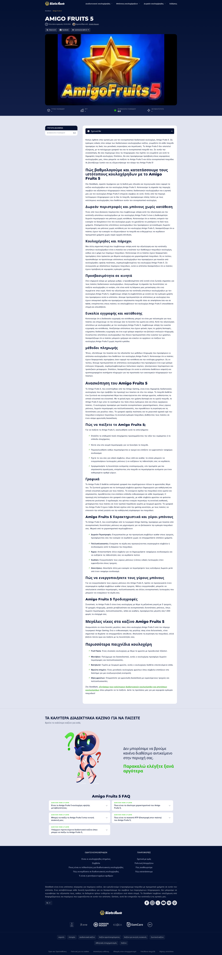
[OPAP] (83, 924)
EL (47, 903)
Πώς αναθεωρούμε (144, 867)
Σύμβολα (96, 863)
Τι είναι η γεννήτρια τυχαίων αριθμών (96, 875)
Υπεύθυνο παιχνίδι (147, 951)
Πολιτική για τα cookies (80, 951)
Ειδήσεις (173, 3)
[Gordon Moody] (101, 924)
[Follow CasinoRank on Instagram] (152, 903)
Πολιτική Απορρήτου (144, 863)
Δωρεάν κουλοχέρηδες (153, 3)
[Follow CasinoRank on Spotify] (169, 903)
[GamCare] (135, 924)
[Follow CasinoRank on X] (158, 903)
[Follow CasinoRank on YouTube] (163, 903)
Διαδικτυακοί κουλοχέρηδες (98, 3)
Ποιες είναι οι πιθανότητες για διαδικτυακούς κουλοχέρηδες (96, 867)
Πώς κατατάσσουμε (144, 871)
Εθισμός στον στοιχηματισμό (124, 951)
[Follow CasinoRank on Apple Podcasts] (174, 903)
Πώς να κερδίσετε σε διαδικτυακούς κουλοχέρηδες (96, 871)
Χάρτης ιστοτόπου (166, 951)
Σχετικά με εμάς (144, 859)
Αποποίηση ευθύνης (101, 951)
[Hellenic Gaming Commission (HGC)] (72, 924)
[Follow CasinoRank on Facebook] (146, 903)
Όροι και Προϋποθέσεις (57, 951)
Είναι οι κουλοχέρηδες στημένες (96, 859)
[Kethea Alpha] (117, 924)
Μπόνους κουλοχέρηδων (127, 3)
